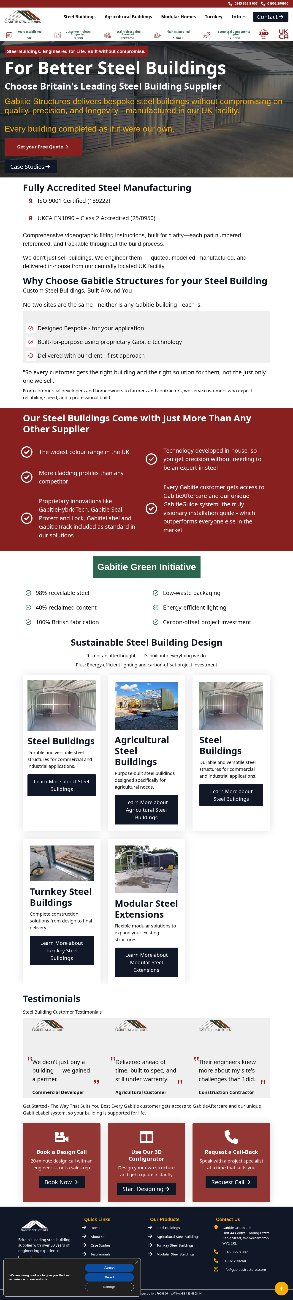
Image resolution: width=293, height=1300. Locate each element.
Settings (109, 1287)
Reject (109, 1277)
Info (236, 16)
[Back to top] (281, 1288)
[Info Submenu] (245, 17)
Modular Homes (178, 17)
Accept (109, 1268)
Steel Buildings (79, 17)
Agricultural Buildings (128, 17)
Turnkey (213, 17)
